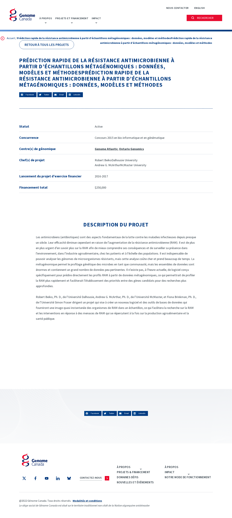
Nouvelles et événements (135, 482)
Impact (96, 18)
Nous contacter (177, 8)
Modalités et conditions (87, 500)
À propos (45, 18)
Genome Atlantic (106, 149)
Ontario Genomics (131, 149)
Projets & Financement (133, 472)
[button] (28, 94)
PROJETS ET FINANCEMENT (71, 18)
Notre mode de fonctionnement (188, 477)
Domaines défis (127, 477)
